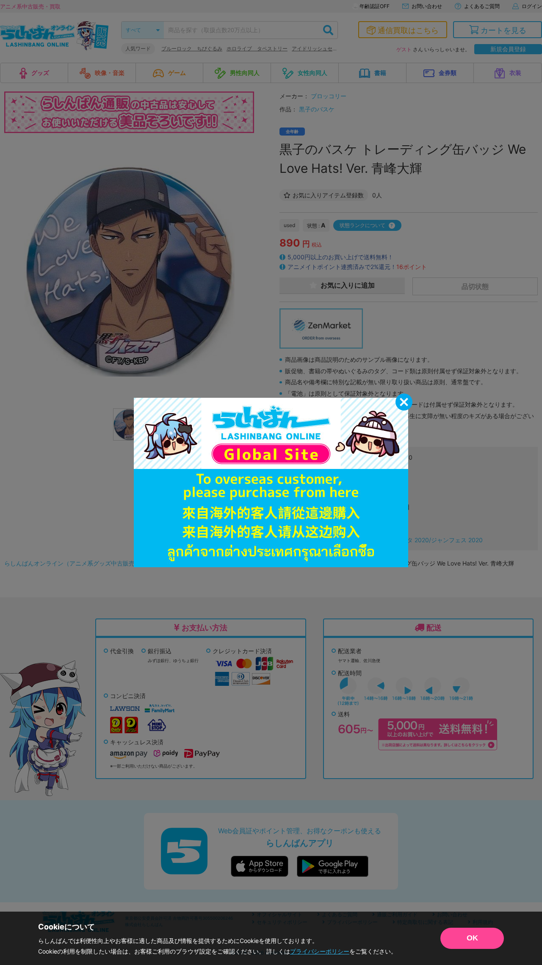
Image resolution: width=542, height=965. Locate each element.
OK (472, 938)
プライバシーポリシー (319, 951)
